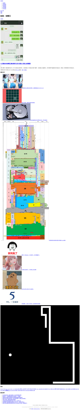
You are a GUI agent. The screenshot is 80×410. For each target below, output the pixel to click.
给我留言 (37, 405)
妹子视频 (4, 7)
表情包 (19, 390)
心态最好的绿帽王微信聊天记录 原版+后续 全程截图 (15, 63)
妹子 (26, 389)
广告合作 (34, 405)
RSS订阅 (2, 10)
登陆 (1, 11)
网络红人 (8, 390)
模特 (56, 389)
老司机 (14, 390)
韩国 (26, 390)
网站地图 (43, 405)
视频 (21, 390)
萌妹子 (16, 390)
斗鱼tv (52, 389)
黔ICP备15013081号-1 (37, 408)
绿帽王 (25, 69)
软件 (24, 390)
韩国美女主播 (32, 390)
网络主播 (4, 390)
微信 (23, 69)
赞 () (17, 69)
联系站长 (40, 405)
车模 (23, 390)
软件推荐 (4, 5)
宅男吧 (1, 0)
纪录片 (1, 390)
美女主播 (11, 390)
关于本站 (46, 405)
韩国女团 (28, 390)
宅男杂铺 (4, 6)
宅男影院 (4, 4)
